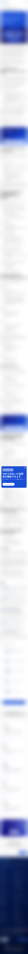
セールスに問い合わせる (9, 484)
